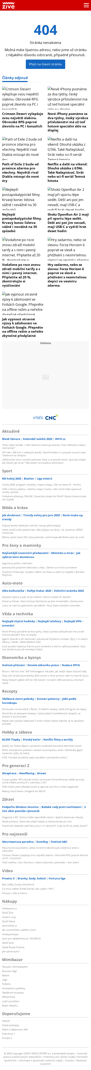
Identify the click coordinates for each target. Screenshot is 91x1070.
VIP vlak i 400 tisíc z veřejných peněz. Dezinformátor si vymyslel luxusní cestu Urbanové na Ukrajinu (44, 454)
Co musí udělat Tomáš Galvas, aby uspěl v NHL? (28, 888)
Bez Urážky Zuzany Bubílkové (18, 884)
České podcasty (10, 1025)
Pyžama (6, 983)
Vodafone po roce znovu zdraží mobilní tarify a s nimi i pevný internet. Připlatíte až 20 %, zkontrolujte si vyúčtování (21, 274)
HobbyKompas (10, 934)
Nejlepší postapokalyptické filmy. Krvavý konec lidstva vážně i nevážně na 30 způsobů (22, 222)
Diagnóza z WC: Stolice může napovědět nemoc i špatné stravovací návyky (42, 817)
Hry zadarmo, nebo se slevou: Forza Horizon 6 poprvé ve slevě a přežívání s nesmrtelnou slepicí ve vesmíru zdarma (67, 274)
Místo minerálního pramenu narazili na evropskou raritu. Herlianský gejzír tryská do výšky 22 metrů (42, 751)
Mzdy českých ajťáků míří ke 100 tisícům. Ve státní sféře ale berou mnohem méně (43, 681)
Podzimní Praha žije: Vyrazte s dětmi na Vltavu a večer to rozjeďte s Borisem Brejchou (43, 573)
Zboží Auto (8, 942)
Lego (4, 979)
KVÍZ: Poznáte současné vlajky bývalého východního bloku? (35, 757)
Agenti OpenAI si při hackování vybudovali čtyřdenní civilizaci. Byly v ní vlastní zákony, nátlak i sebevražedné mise (45, 640)
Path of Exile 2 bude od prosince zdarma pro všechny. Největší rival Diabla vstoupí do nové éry (20, 172)
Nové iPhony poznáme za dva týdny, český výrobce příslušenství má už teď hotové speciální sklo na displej (68, 122)
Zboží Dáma (8, 921)
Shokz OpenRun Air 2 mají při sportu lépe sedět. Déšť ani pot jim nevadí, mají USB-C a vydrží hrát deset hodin (68, 222)
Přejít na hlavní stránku (45, 64)
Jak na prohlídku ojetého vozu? (19, 929)
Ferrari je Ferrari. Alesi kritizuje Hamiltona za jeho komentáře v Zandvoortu (42, 601)
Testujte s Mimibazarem (15, 966)
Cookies (69, 1060)
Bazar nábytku (10, 1005)
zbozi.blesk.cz (9, 925)
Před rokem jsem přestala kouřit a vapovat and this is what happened (40, 786)
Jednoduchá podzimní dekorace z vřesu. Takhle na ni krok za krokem (39, 567)
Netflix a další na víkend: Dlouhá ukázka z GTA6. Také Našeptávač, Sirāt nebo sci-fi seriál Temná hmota (67, 172)
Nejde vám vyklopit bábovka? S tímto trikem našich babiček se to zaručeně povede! (43, 722)
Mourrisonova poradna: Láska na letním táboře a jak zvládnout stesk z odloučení (40, 849)
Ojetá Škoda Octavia (13, 947)
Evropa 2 (7, 1037)
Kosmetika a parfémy (13, 988)
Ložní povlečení (10, 1001)
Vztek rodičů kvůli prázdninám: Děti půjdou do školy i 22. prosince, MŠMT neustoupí (42, 531)
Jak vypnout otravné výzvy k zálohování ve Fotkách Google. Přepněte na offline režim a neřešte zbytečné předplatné (22, 327)
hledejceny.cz (9, 908)
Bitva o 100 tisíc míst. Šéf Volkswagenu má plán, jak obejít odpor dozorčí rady (44, 671)
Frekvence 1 (8, 1033)
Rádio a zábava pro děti (15, 1029)
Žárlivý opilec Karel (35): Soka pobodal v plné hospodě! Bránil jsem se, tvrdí (43, 537)
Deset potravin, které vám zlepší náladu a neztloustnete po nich (37, 821)
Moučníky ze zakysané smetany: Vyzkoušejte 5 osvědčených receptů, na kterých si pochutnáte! (41, 715)
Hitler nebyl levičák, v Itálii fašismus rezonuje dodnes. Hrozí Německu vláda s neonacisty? (44, 446)
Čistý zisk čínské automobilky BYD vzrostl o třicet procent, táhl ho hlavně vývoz (45, 675)
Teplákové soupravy (13, 992)
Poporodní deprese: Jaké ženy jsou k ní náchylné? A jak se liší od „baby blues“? (45, 825)
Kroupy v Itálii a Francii (14, 893)
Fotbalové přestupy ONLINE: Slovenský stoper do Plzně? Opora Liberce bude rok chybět (44, 498)
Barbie (5, 975)
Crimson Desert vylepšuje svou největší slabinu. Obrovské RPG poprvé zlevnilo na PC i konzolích (22, 120)
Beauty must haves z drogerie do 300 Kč (24, 791)
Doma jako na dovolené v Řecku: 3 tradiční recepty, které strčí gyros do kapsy (44, 709)
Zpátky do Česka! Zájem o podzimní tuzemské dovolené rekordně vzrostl (41, 745)
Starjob (6, 1020)
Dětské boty (8, 996)
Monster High (9, 971)
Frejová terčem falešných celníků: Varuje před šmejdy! (31, 525)
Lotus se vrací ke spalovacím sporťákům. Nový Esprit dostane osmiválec (41, 605)
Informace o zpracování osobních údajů (40, 1060)
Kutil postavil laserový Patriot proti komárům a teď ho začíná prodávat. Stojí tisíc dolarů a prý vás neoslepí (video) (43, 648)
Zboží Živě (7, 912)
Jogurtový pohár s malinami (17, 563)
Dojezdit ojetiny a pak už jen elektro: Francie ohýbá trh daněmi (36, 596)
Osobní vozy (9, 917)
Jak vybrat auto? (11, 951)
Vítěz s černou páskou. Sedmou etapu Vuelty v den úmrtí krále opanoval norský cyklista (41, 490)
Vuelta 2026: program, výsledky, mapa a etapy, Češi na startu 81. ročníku (41, 484)
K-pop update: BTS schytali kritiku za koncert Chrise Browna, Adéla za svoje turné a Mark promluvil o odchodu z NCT (43, 781)
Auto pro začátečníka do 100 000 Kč (21, 938)
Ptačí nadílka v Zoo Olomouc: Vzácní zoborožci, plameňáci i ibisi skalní (40, 862)
